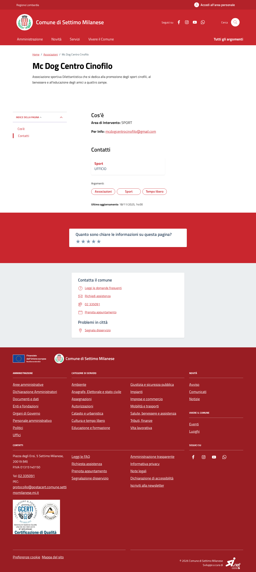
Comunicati (197, 391)
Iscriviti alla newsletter (147, 485)
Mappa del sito (53, 557)
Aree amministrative (28, 384)
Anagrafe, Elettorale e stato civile (96, 391)
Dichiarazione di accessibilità (151, 478)
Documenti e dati (26, 399)
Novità (56, 39)
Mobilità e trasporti (144, 406)
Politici (18, 427)
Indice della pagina (27, 117)
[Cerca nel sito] (235, 22)
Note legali (138, 471)
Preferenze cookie (26, 557)
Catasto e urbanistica (87, 413)
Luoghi (194, 431)
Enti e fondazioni (25, 406)
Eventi (194, 424)
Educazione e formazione (91, 427)
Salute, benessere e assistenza (153, 413)
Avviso (194, 384)
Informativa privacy (145, 463)
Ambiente (79, 384)
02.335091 (26, 476)
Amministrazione (30, 39)
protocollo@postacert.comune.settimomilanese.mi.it (40, 489)
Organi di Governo (26, 413)
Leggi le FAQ (81, 456)
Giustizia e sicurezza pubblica (152, 384)
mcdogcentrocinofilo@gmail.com (130, 131)
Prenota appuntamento (89, 471)
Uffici (17, 435)
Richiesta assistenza (87, 463)
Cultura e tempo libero (88, 420)
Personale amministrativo (32, 420)
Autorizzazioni (82, 406)
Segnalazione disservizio (90, 478)
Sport (98, 163)
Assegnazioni (82, 399)
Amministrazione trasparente (152, 456)
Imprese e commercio (146, 399)
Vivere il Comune (101, 39)
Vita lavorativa (141, 427)
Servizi (75, 39)
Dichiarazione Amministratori (35, 391)
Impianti (136, 391)
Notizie (194, 399)
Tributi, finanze (141, 420)
